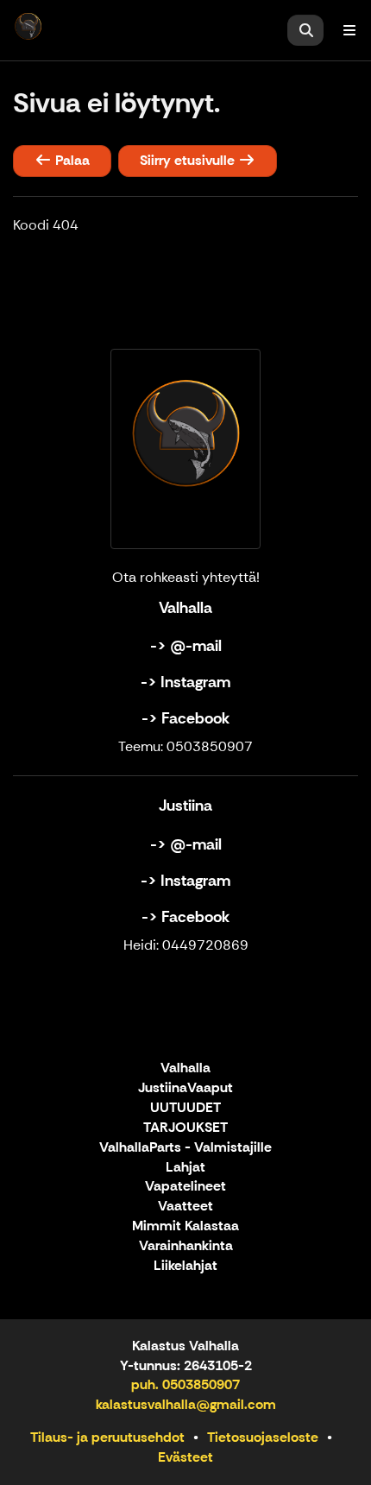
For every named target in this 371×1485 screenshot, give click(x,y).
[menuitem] (305, 30)
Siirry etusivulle (189, 160)
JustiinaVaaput (185, 1088)
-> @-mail (186, 645)
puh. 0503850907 (185, 1384)
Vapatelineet (185, 1187)
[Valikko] (349, 30)
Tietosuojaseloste (262, 1437)
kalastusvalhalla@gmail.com (186, 1404)
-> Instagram (185, 682)
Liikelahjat (185, 1266)
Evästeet (185, 1457)
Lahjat (185, 1168)
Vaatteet (185, 1206)
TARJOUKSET (185, 1128)
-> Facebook (185, 718)
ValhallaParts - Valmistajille (185, 1148)
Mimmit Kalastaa (185, 1226)
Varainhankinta (186, 1246)
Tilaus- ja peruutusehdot (107, 1437)
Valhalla (185, 1068)
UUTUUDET (185, 1108)
